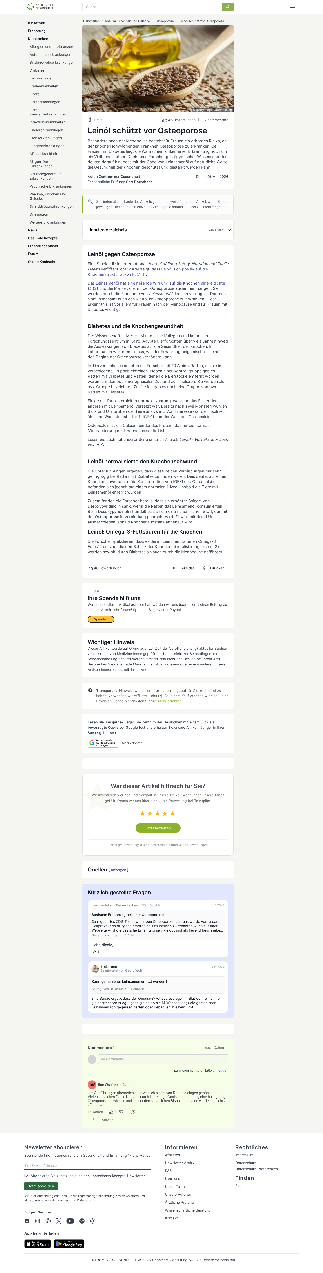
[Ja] (111, 1112)
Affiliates (172, 1155)
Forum (33, 254)
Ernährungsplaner (43, 246)
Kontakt (171, 1218)
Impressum (244, 1155)
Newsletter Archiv (180, 1163)
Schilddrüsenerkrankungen (52, 206)
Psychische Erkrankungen (51, 186)
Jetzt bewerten (158, 828)
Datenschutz (86, 1200)
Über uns (172, 1178)
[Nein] (121, 1112)
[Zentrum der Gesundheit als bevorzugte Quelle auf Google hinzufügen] (103, 743)
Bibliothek (36, 23)
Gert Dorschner (139, 182)
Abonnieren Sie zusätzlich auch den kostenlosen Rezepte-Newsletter (88, 1176)
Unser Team (175, 1186)
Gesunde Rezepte (43, 238)
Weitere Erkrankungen (48, 222)
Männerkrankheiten (45, 153)
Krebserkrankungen (46, 138)
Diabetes (37, 70)
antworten (95, 1112)
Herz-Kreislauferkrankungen (48, 112)
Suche (240, 1185)
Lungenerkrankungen (47, 146)
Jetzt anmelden (41, 1186)
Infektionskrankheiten (47, 122)
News (32, 230)
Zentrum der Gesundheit (119, 176)
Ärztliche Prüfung (179, 1202)
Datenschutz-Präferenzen (256, 1169)
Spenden (101, 619)
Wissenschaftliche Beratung (188, 1210)
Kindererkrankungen (46, 130)
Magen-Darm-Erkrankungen (41, 163)
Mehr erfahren (169, 701)
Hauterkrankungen (45, 102)
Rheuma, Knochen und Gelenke (48, 196)
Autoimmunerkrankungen (50, 54)
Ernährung (37, 31)
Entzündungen (41, 78)
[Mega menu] (292, 6)
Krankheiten (38, 38)
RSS (168, 1170)
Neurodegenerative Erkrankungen (46, 176)
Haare (35, 94)
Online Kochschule (43, 262)
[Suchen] (228, 7)
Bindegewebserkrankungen (52, 62)
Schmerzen (39, 214)
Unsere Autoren (178, 1194)
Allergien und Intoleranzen (51, 46)
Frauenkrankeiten (44, 86)
